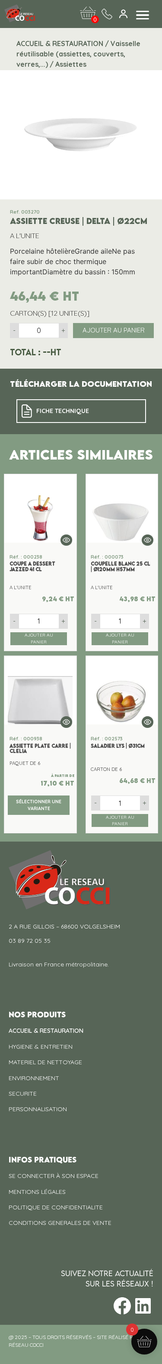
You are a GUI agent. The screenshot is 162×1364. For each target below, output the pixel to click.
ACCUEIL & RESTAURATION (46, 1031)
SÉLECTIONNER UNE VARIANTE (38, 805)
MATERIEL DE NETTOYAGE (45, 1062)
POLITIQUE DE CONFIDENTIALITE (56, 1207)
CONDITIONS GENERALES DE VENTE (60, 1223)
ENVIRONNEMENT (34, 1078)
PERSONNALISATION (38, 1109)
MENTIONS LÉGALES (37, 1192)
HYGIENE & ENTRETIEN (41, 1046)
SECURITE (23, 1093)
